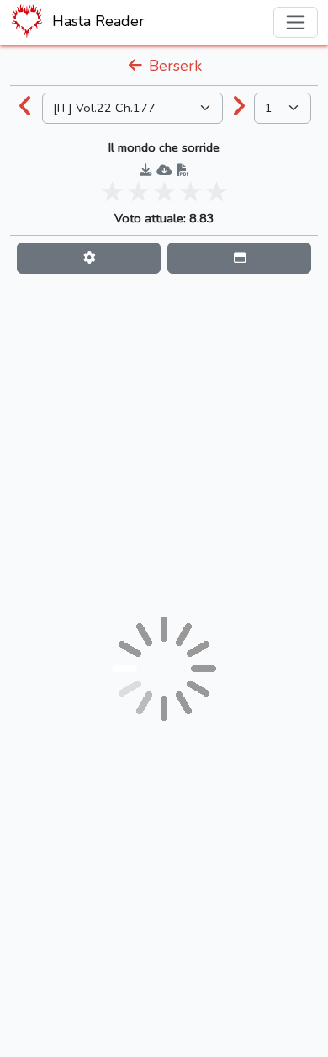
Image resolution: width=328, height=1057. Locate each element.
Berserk (173, 66)
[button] (89, 258)
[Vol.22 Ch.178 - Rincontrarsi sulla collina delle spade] (239, 108)
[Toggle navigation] (295, 22)
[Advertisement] (164, 444)
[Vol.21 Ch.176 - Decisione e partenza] (26, 108)
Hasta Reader (96, 21)
